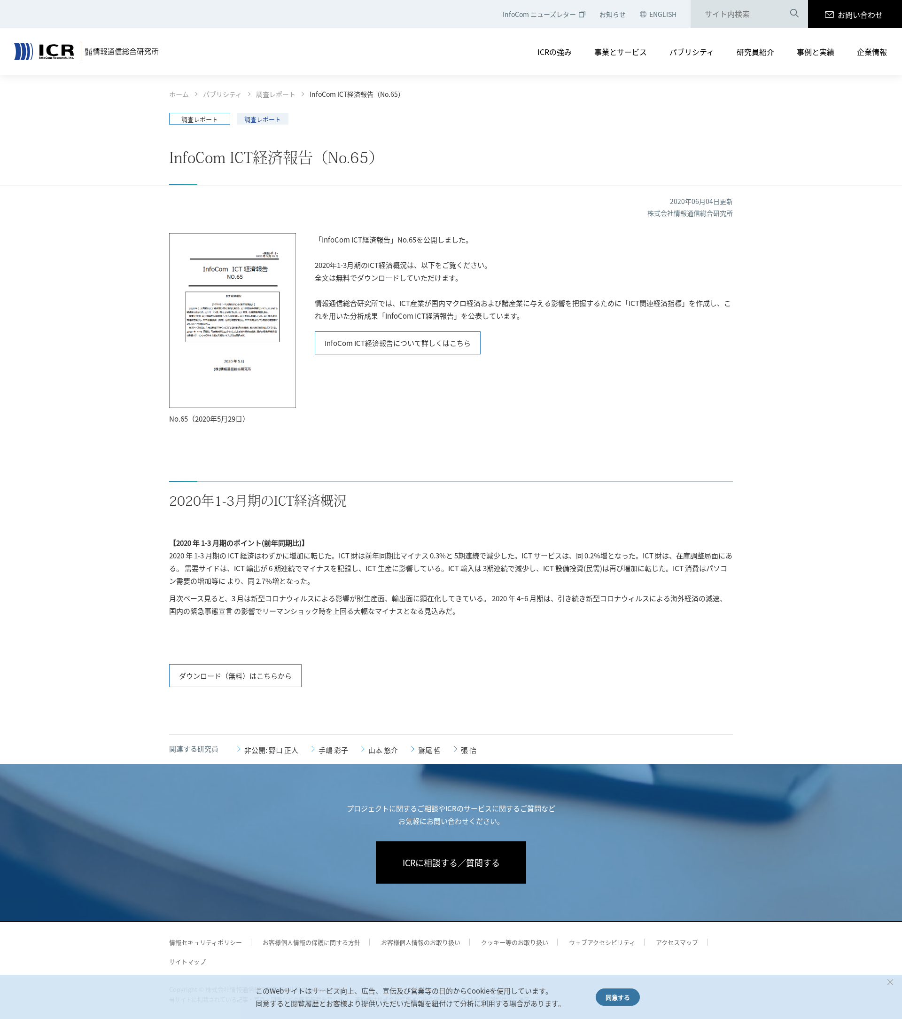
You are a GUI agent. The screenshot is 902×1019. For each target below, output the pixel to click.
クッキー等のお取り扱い (514, 942)
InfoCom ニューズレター (539, 14)
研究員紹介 (755, 51)
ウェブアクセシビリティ (602, 942)
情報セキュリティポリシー (205, 942)
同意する (618, 997)
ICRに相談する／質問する (451, 862)
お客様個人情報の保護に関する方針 (311, 942)
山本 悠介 (383, 749)
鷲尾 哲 (429, 749)
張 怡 (468, 749)
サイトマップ (187, 961)
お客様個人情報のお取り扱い (420, 942)
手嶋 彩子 (333, 749)
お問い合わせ (860, 14)
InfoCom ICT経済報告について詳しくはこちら (398, 343)
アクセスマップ (677, 942)
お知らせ (612, 14)
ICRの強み (554, 51)
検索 (794, 14)
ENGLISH (662, 14)
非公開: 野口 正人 (271, 749)
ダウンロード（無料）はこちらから (235, 676)
